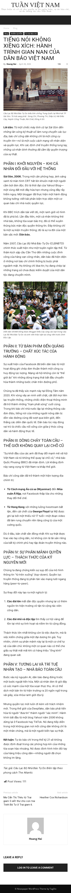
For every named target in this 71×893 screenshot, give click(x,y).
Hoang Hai (11, 64)
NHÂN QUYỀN (16, 33)
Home (6, 28)
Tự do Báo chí (31, 33)
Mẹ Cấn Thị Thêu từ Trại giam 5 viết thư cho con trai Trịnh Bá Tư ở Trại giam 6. (19, 801)
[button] (66, 20)
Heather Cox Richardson (54, 797)
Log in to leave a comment (35, 867)
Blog (15, 28)
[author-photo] (35, 834)
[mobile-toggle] (5, 20)
